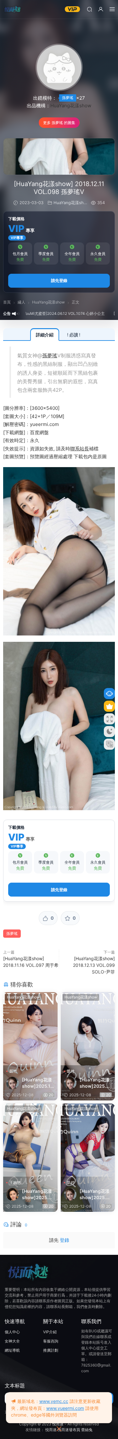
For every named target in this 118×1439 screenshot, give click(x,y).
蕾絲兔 (87, 1429)
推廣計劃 (50, 1350)
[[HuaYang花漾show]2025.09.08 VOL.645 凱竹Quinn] (88, 1140)
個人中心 (12, 1332)
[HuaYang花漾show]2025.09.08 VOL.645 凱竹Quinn (95, 1194)
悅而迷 (58, 1424)
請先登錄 (59, 280)
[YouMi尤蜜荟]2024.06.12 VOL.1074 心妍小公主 (46, 313)
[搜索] (89, 9)
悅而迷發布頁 (69, 1429)
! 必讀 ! (73, 334)
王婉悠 (15, 1182)
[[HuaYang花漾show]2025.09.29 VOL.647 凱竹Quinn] (88, 1028)
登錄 (64, 1240)
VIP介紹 (50, 1332)
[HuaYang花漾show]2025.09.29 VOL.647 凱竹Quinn (95, 1083)
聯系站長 (79, 449)
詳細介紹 (44, 334)
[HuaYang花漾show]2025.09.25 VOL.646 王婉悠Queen (37, 1194)
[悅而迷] (12, 9)
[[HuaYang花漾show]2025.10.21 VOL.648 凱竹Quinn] (30, 1028)
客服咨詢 (50, 1341)
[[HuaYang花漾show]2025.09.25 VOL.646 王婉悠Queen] (30, 1140)
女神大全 (12, 1341)
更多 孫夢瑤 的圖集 (59, 122)
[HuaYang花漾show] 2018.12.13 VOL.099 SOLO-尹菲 (94, 965)
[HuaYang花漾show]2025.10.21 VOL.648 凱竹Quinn (37, 1083)
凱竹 (13, 1071)
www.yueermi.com (65, 1408)
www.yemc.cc (53, 1401)
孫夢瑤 (67, 97)
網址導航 (12, 1350)
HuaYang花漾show (70, 106)
